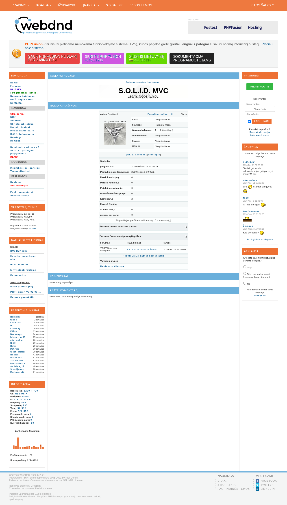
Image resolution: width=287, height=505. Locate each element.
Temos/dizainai (20, 171)
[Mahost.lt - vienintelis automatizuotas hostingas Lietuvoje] (233, 27)
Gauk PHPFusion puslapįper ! (52, 58)
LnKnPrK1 (16, 323)
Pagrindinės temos (233, 488)
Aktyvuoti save (260, 135)
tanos (33, 228)
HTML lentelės (19, 264)
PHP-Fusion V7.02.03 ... (25, 292)
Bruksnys (16, 334)
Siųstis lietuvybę (146, 58)
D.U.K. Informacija (22, 134)
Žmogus (248, 226)
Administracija (19, 195)
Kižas (13, 331)
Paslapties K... (19, 363)
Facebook (269, 480)
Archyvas (260, 295)
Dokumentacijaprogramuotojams (191, 58)
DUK (13, 117)
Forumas (16, 86)
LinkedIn (268, 488)
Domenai (16, 140)
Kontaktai (16, 103)
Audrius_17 (17, 366)
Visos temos (141, 5)
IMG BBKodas (19, 251)
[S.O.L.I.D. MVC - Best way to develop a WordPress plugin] (143, 97)
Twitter (267, 484)
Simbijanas (17, 369)
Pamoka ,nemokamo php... (23, 257)
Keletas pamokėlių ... (24, 297)
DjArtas (15, 349)
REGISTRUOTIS (259, 86)
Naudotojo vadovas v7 (24, 147)
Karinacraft (17, 372)
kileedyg (15, 328)
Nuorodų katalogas (22, 96)
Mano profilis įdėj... (23, 286)
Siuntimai (16, 120)
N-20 (13, 343)
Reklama (16, 182)
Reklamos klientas (112, 266)
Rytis (13, 346)
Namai (14, 82)
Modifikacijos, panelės (25, 168)
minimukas (16, 340)
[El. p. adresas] (136, 154)
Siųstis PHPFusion (103, 58)
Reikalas (15, 317)
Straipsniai (227, 484)
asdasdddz (16, 360)
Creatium (36, 485)
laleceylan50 (17, 337)
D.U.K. (222, 480)
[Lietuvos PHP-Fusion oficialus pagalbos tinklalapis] (43, 33)
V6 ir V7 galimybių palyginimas (22, 152)
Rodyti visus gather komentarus (143, 256)
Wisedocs (16, 358)
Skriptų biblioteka (22, 124)
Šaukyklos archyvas (259, 239)
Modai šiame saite (22, 130)
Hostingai (16, 137)
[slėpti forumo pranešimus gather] (185, 236)
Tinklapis (154, 154)
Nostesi (15, 355)
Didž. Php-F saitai (21, 99)
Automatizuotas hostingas (143, 82)
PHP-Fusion (29, 477)
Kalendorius (18, 275)
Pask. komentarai (21, 192)
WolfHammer (18, 352)
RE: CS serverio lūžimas (142, 249)
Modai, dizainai (20, 127)
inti (12, 325)
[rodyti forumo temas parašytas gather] (185, 227)
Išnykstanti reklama (23, 270)
